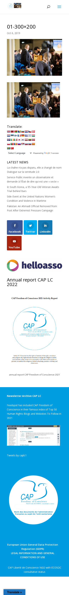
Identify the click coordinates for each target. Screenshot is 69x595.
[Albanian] (12, 131)
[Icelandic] (8, 139)
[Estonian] (12, 135)
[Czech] (29, 131)
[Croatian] (26, 131)
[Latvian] (26, 139)
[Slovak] (26, 144)
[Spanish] (33, 144)
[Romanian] (15, 144)
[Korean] (22, 139)
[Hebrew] (29, 135)
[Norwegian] (33, 139)
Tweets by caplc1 (17, 455)
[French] (19, 135)
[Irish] (12, 139)
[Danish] (33, 131)
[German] (22, 135)
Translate (55, 153)
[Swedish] (8, 148)
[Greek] (26, 135)
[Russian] (19, 144)
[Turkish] (12, 148)
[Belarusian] (15, 131)
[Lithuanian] (29, 139)
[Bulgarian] (22, 131)
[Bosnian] (19, 131)
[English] (8, 131)
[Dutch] (8, 135)
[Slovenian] (29, 144)
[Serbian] (22, 144)
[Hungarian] (33, 135)
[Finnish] (15, 135)
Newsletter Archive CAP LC (24, 396)
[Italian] (15, 139)
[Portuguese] (12, 144)
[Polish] (8, 144)
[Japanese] (19, 139)
